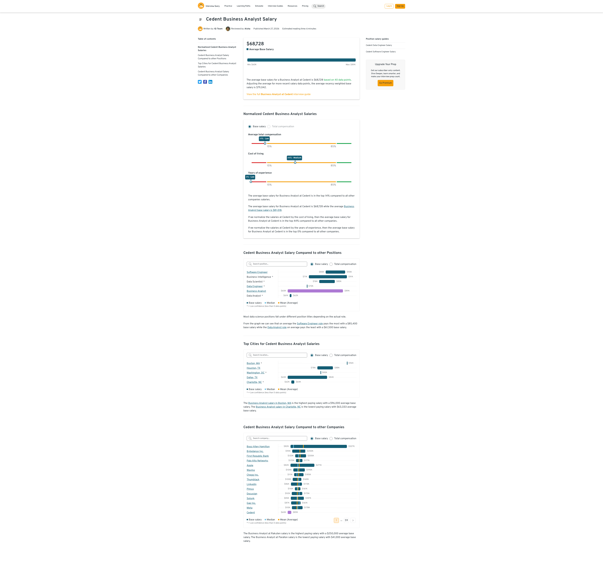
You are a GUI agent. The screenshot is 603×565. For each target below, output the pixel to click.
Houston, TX (253, 368)
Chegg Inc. (253, 475)
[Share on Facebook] (205, 82)
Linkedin (251, 484)
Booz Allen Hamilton (258, 446)
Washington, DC (255, 372)
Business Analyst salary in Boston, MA (269, 403)
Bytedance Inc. (255, 451)
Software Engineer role (310, 323)
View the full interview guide (279, 94)
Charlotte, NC (254, 382)
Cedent (251, 512)
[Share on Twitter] (200, 82)
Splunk (251, 498)
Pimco (250, 489)
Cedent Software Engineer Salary (381, 52)
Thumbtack (253, 479)
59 (346, 520)
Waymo (251, 470)
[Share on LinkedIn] (210, 82)
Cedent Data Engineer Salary (379, 45)
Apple (250, 465)
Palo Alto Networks (257, 460)
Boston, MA (253, 363)
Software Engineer (257, 272)
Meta (249, 508)
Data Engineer (255, 286)
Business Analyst (256, 291)
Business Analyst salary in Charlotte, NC (278, 407)
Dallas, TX (252, 377)
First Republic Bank (258, 456)
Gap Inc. (251, 503)
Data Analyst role (277, 327)
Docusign (252, 493)
